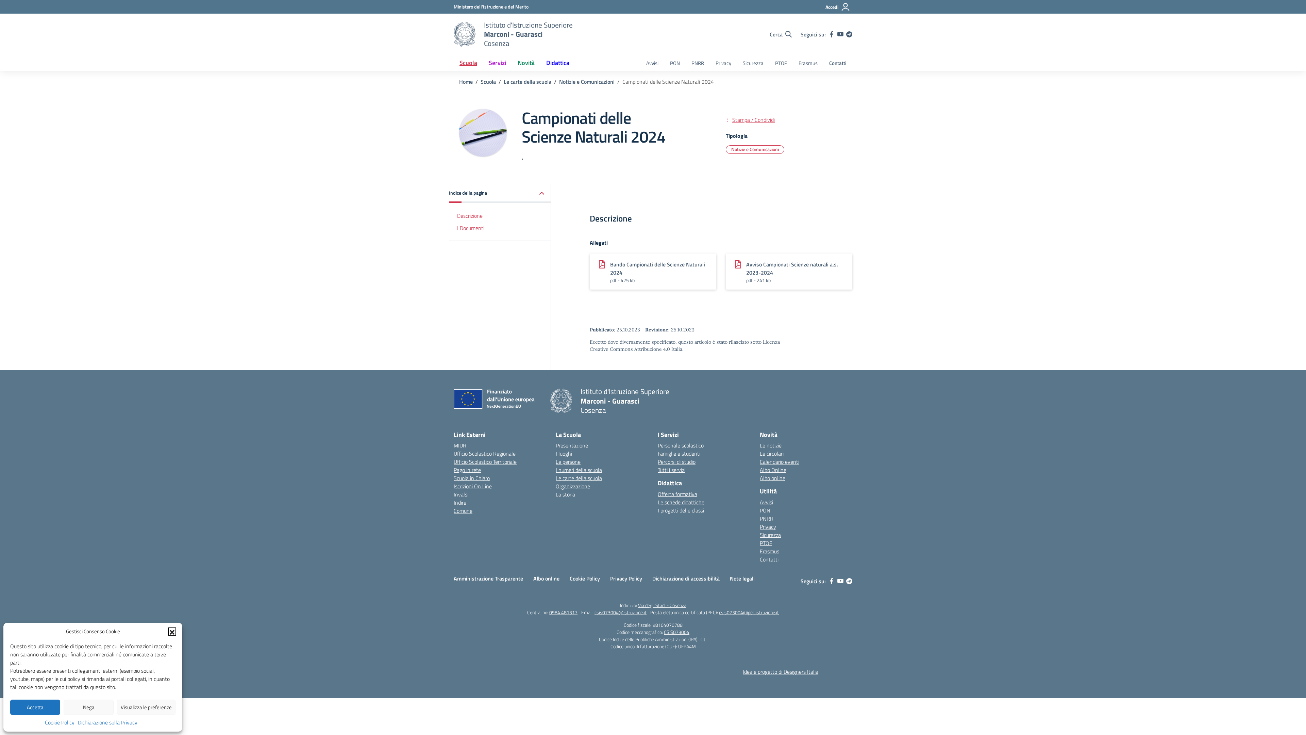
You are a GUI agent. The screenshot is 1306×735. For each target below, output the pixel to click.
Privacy (723, 63)
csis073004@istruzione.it (621, 612)
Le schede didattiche (681, 502)
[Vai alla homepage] (464, 34)
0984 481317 (563, 612)
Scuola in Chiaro (472, 478)
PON (675, 63)
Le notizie (771, 445)
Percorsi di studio (677, 462)
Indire (460, 503)
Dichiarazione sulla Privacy (107, 722)
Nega (89, 707)
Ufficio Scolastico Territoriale (485, 462)
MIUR (460, 445)
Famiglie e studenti (679, 454)
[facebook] (831, 34)
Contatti (838, 63)
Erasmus (808, 63)
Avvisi (652, 63)
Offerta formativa (677, 494)
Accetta (35, 707)
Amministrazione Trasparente (488, 578)
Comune (463, 511)
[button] (172, 631)
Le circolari (772, 454)
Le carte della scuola (579, 478)
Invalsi (461, 494)
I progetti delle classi (681, 510)
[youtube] (840, 34)
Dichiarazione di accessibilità (686, 578)
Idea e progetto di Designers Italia (780, 672)
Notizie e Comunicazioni (755, 149)
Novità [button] (526, 62)
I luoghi (564, 454)
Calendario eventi (779, 462)
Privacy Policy (626, 578)
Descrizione (470, 216)
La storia (565, 494)
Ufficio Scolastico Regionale (485, 454)
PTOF (781, 63)
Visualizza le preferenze (146, 707)
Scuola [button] (468, 62)
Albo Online (773, 470)
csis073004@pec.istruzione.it (749, 612)
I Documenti (470, 228)
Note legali (742, 578)
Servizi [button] (497, 62)
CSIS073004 (676, 632)
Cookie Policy (59, 722)
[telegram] (849, 34)
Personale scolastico (681, 445)
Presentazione (572, 445)
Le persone (568, 462)
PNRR (697, 63)
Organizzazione (573, 486)
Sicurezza (753, 63)
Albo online (772, 478)
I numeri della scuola (579, 470)
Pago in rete (467, 470)
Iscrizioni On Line (473, 486)
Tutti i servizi (671, 470)
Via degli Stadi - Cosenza (662, 605)
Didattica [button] (557, 62)
